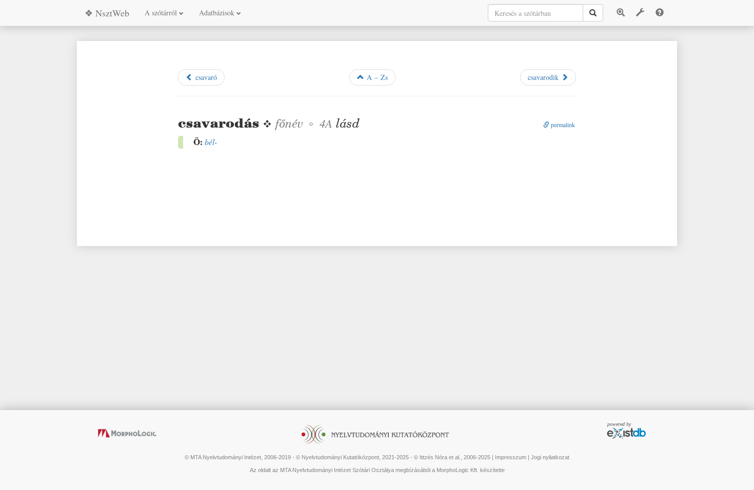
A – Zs (376, 77)
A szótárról (162, 12)
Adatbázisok (217, 12)
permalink (562, 124)
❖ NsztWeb (107, 13)
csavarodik (544, 77)
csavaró (205, 77)
